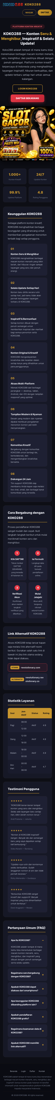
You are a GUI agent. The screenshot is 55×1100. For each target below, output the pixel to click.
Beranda (13, 1071)
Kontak (42, 1071)
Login (23, 1071)
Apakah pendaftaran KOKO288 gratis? (21, 1016)
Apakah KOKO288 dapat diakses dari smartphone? (24, 988)
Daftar (32, 1071)
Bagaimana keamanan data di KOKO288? (26, 1031)
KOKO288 (33, 4)
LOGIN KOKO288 (27, 88)
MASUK (29, 12)
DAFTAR (45, 12)
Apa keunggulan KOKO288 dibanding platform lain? (25, 1003)
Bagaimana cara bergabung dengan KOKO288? (25, 975)
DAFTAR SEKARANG (27, 98)
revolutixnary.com (26, 667)
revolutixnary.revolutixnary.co (28, 679)
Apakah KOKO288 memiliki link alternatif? (25, 1045)
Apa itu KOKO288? (20, 940)
